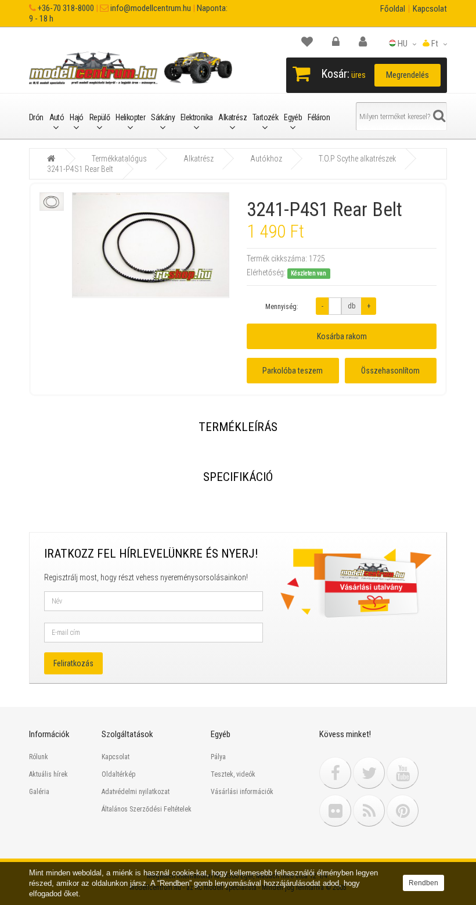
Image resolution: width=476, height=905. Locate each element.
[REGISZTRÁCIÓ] (368, 42)
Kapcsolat (430, 8)
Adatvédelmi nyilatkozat (136, 792)
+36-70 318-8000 (65, 8)
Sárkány (163, 117)
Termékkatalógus (119, 158)
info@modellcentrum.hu (150, 8)
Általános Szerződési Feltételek (147, 809)
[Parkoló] (312, 42)
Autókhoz (266, 158)
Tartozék (265, 117)
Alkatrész (232, 117)
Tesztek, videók (233, 774)
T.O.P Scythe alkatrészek (357, 158)
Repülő (99, 117)
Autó (56, 117)
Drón (36, 117)
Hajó (77, 117)
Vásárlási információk (242, 792)
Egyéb (293, 117)
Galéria (39, 792)
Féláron (319, 117)
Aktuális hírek (48, 774)
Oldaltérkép (118, 774)
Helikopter (130, 117)
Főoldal (392, 8)
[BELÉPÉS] (341, 42)
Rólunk (38, 757)
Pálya (218, 757)
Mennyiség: (281, 307)
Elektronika (196, 117)
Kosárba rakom (342, 336)
